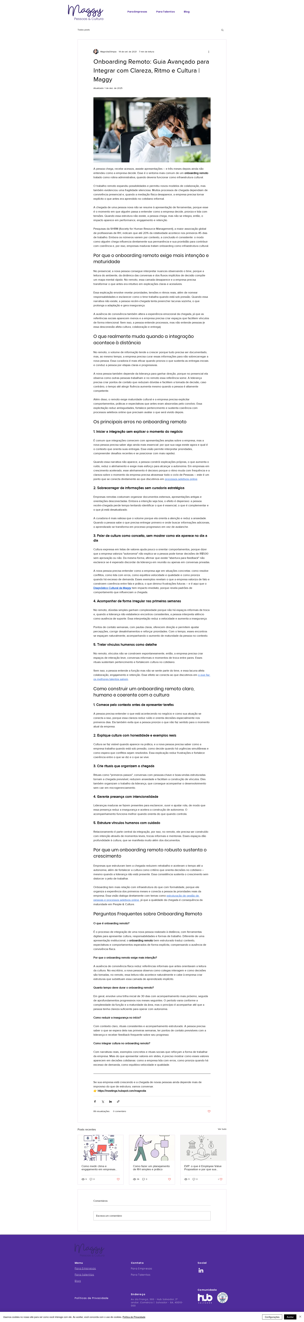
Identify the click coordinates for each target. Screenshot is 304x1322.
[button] (222, 30)
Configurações (272, 1317)
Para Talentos (141, 1275)
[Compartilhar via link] (118, 1101)
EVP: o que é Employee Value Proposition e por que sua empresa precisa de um (203, 1168)
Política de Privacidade (134, 1317)
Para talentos (84, 1274)
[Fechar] (300, 1316)
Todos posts (84, 29)
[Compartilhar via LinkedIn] (110, 1101)
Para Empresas (85, 1268)
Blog (78, 1281)
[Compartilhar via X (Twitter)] (102, 1101)
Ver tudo (222, 1129)
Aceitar (290, 1317)
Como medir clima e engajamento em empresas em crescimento (98, 1168)
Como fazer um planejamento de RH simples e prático (151, 1168)
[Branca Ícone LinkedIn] (201, 1270)
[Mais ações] (209, 51)
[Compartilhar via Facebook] (94, 1101)
